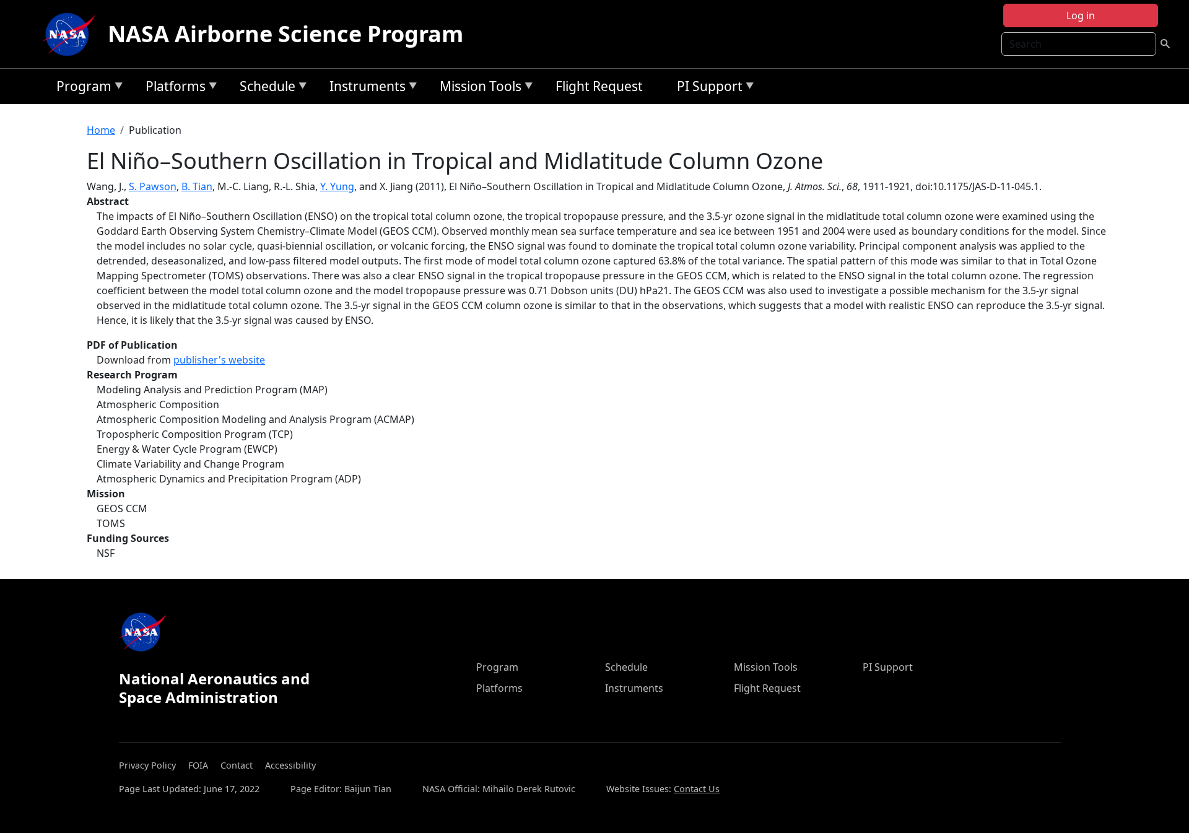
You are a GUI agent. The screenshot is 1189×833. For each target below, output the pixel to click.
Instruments (364, 88)
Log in (1080, 15)
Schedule (264, 88)
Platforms (172, 88)
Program (80, 88)
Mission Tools (477, 88)
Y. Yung (337, 186)
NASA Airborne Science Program (285, 34)
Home (101, 130)
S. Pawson (152, 186)
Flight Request (599, 86)
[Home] (72, 34)
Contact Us (697, 789)
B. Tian (196, 186)
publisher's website (219, 360)
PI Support (707, 88)
